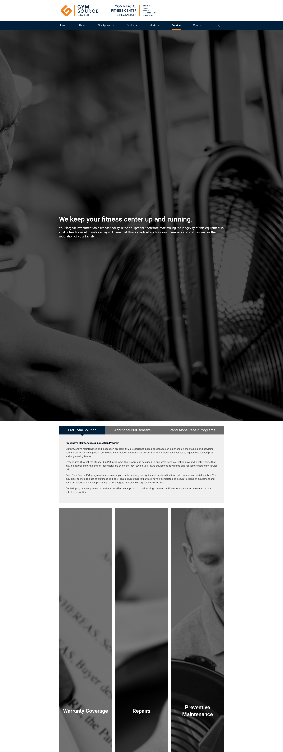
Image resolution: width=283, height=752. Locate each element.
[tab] (82, 430)
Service (176, 25)
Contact (197, 25)
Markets (154, 25)
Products (131, 25)
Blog (217, 25)
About (82, 25)
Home (62, 25)
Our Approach (106, 25)
